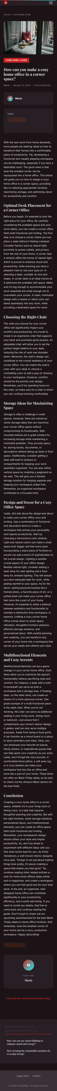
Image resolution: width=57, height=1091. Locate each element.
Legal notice (23, 1076)
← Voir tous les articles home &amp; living (27, 998)
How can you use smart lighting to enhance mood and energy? (25, 1042)
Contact (36, 1076)
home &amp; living (21, 14)
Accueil (7, 14)
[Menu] (51, 2)
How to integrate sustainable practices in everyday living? (28, 1052)
